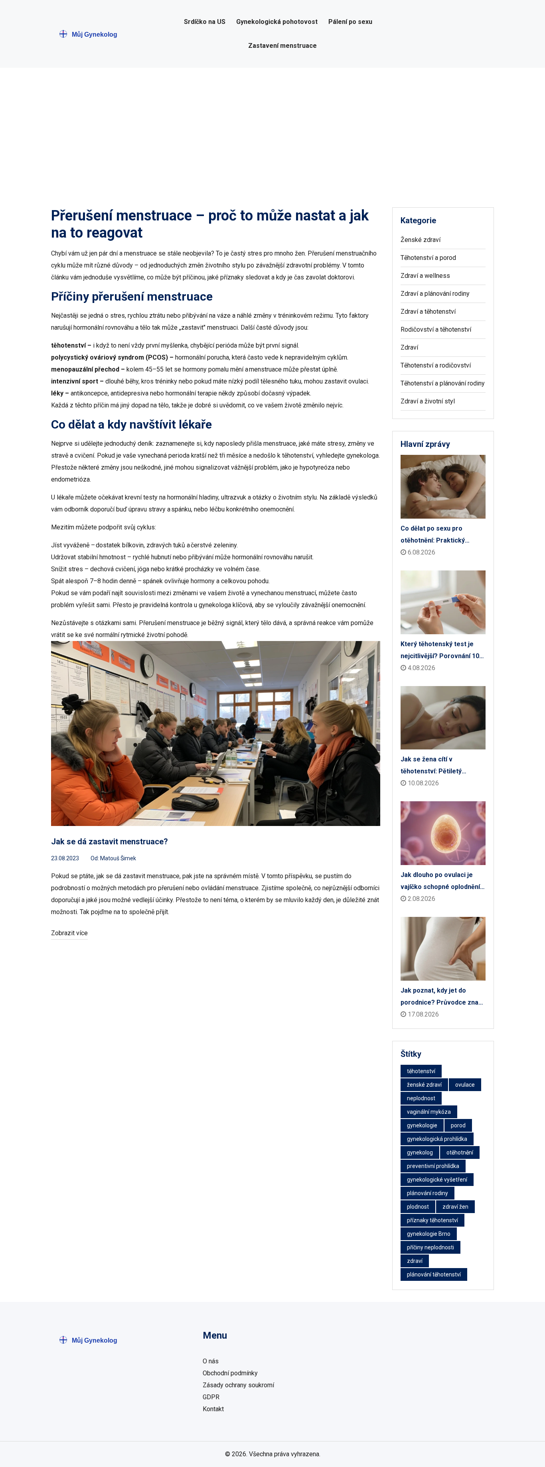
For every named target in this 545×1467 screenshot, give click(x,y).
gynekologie (422, 1125)
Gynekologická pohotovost (277, 22)
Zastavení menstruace (282, 46)
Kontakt (213, 1409)
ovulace (465, 1085)
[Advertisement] (272, 127)
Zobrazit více (69, 933)
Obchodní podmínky (230, 1373)
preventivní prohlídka (433, 1166)
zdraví (415, 1261)
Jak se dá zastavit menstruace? (109, 841)
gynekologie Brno (428, 1234)
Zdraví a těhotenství (428, 311)
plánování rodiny (427, 1193)
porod (458, 1125)
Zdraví (409, 347)
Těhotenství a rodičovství (436, 365)
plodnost (418, 1206)
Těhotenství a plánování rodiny (443, 383)
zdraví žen (455, 1206)
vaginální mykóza (429, 1112)
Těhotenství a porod (428, 258)
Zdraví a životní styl (428, 401)
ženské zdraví (424, 1085)
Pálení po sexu (350, 22)
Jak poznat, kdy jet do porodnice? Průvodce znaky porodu (443, 998)
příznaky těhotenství (432, 1220)
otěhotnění (459, 1152)
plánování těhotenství (434, 1274)
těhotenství (421, 1071)
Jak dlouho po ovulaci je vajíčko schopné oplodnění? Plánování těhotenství (442, 882)
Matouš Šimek (118, 858)
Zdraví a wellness (425, 275)
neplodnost (421, 1098)
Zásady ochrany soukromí (238, 1385)
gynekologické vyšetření (437, 1179)
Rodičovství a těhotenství (436, 329)
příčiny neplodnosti (430, 1247)
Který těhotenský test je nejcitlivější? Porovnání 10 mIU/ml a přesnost (440, 651)
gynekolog (420, 1152)
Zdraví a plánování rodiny (435, 293)
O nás (211, 1361)
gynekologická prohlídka (437, 1139)
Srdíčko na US (204, 22)
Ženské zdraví (420, 240)
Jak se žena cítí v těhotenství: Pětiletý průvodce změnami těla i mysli (437, 766)
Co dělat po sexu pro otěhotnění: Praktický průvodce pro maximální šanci (437, 536)
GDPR (211, 1397)
